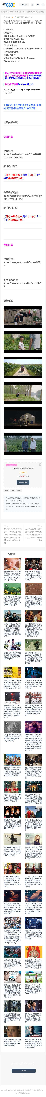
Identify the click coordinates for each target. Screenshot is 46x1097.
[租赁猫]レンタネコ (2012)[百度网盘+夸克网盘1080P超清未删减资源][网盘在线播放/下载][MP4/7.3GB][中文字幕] (33, 989)
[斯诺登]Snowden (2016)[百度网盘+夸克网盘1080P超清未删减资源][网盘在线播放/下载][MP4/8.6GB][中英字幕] (33, 1043)
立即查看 (23, 1070)
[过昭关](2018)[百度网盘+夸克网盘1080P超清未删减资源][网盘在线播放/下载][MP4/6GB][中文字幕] (23, 506)
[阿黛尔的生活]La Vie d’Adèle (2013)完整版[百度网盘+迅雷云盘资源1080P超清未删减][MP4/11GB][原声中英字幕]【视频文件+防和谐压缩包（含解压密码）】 (12, 991)
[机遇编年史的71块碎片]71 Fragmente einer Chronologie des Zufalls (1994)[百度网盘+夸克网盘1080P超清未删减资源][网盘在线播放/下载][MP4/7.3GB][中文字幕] (12, 937)
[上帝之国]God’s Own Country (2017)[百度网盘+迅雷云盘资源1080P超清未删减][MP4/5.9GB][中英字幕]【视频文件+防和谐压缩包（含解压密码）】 (12, 630)
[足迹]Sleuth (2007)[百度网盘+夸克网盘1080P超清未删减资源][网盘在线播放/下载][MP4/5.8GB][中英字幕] (33, 935)
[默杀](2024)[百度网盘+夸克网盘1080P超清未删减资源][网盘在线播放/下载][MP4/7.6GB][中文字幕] (33, 576)
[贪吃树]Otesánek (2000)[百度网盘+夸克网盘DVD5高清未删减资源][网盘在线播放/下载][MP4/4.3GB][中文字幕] (12, 576)
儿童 (6, 491)
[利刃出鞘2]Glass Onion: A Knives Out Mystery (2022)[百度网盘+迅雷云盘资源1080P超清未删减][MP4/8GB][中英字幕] (12, 772)
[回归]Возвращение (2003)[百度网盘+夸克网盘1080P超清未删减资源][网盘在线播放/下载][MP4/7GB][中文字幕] (12, 851)
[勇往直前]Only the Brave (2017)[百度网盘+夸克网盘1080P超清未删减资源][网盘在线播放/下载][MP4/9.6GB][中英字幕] (33, 799)
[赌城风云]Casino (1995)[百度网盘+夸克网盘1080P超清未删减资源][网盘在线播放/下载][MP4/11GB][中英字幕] (12, 824)
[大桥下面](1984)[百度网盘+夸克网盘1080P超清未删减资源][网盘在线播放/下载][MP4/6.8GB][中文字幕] (33, 534)
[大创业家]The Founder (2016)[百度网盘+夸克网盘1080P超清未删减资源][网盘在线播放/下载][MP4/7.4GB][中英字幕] (33, 964)
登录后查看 (23, 482)
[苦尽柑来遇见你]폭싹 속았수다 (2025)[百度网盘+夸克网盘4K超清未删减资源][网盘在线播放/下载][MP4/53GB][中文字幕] (12, 536)
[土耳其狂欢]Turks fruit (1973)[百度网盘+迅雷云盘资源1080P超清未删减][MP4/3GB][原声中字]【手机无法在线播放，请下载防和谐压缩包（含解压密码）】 (33, 630)
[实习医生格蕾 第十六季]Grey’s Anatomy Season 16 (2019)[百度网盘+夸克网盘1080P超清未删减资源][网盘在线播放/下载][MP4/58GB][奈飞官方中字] (33, 853)
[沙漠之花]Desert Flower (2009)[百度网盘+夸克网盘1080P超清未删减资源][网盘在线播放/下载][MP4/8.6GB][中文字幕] (12, 684)
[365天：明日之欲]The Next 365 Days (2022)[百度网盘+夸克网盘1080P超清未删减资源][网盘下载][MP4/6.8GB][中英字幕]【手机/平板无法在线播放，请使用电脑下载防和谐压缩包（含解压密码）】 (33, 742)
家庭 (18, 491)
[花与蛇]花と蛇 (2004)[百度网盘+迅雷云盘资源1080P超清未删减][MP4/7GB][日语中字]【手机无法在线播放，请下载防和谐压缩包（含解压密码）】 (12, 711)
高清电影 (18, 12)
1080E (11, 12)
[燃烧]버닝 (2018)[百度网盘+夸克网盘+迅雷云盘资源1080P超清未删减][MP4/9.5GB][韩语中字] (33, 1018)
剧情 (12, 491)
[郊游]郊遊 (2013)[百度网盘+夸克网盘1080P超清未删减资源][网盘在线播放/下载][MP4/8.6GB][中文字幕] (33, 684)
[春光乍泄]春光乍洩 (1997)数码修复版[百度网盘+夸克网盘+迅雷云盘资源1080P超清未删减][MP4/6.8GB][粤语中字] (12, 601)
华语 (24, 12)
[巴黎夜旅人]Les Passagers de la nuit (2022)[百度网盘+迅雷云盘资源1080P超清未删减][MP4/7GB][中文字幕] (12, 964)
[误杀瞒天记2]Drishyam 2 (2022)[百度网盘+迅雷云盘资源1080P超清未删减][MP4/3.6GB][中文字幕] (12, 1018)
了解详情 (23, 1076)
